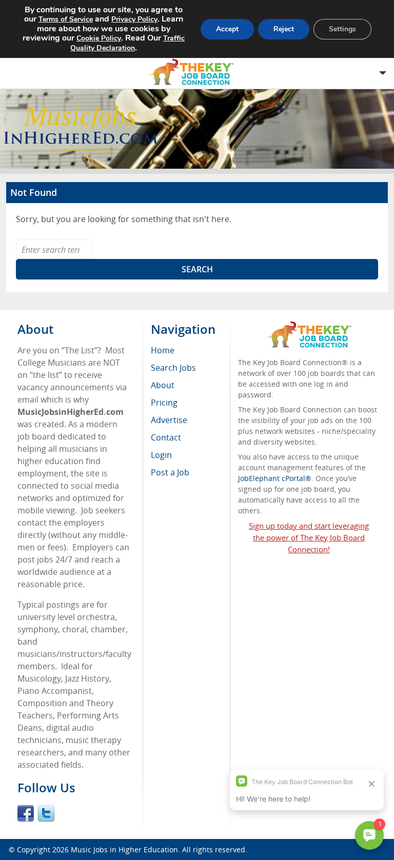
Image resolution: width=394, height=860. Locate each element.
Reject (283, 29)
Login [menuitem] (161, 455)
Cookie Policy (98, 38)
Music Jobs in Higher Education (124, 849)
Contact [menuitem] (166, 437)
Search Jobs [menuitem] (173, 367)
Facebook (25, 813)
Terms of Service (65, 19)
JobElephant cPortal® (274, 478)
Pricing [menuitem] (164, 402)
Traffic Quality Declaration (127, 43)
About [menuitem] (162, 385)
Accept (227, 29)
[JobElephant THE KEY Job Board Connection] (309, 326)
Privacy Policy (134, 19)
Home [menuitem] (162, 350)
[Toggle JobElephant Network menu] (194, 72)
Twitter (46, 813)
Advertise (169, 420)
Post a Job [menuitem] (170, 472)
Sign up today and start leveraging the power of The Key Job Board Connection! (309, 537)
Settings (342, 29)
